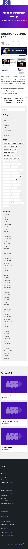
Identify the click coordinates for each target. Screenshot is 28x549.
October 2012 (7, 241)
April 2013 (6, 231)
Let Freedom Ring (17, 176)
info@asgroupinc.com (9, 535)
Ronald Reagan (16, 193)
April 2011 (6, 275)
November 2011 (7, 260)
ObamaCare (16, 184)
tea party (6, 202)
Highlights (6, 125)
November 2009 (7, 316)
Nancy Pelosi (7, 182)
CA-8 (14, 143)
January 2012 (7, 256)
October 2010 (7, 290)
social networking (8, 199)
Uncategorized (7, 132)
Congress (6, 146)
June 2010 (6, 299)
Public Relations (4, 516)
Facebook (6, 161)
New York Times (7, 184)
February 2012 (7, 253)
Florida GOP (6, 164)
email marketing (8, 158)
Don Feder (6, 155)
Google (13, 164)
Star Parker (17, 199)
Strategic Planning (5, 521)
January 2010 (7, 312)
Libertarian (6, 179)
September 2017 (8, 217)
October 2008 (7, 348)
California (21, 143)
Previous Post (8, 100)
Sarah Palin (6, 196)
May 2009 (6, 331)
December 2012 (7, 236)
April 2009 (6, 333)
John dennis (15, 173)
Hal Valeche (6, 167)
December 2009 (7, 314)
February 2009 (7, 338)
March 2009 (7, 336)
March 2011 (6, 277)
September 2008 (8, 350)
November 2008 (7, 346)
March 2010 (6, 307)
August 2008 (7, 353)
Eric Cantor (17, 158)
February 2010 (7, 309)
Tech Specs (3, 477)
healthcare (14, 167)
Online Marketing (5, 511)
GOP (19, 164)
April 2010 (6, 304)
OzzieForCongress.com (9, 395)
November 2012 (7, 239)
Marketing (14, 179)
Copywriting (4, 495)
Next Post (19, 100)
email (13, 155)
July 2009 (6, 326)
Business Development (6, 490)
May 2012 (6, 246)
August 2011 (7, 268)
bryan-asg (9, 44)
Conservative (14, 146)
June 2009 (6, 329)
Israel (21, 170)
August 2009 (7, 324)
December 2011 (7, 258)
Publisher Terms (4, 480)
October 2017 (7, 214)
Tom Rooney (14, 202)
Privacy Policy (14, 544)
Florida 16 (13, 161)
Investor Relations (5, 500)
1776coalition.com (8, 447)
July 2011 (6, 270)
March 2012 (6, 251)
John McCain (7, 176)
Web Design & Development (7, 524)
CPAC (14, 149)
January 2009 (7, 341)
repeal (14, 187)
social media (15, 196)
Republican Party (16, 190)
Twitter (21, 202)
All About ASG (4, 470)
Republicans (7, 193)
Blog (5, 120)
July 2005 (6, 358)
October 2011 (7, 263)
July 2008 (6, 355)
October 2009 (7, 319)
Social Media (4, 519)
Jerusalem (6, 173)
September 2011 (8, 265)
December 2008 (7, 343)
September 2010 (8, 292)
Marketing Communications (7, 503)
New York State (16, 182)
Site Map (21, 544)
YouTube (6, 205)
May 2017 (6, 221)
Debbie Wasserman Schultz (10, 152)
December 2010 (7, 285)
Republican (6, 190)
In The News (7, 127)
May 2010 (6, 302)
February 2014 (7, 224)
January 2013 (7, 234)
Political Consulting (5, 514)
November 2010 (7, 287)
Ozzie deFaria (7, 187)
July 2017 (6, 219)
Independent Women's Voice (10, 170)
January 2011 (7, 282)
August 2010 (7, 294)
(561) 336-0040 (8, 532)
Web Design (17, 44)
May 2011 (6, 273)
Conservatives (7, 149)
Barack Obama (7, 143)
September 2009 (8, 321)
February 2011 (7, 280)
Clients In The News (8, 123)
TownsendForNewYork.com (10, 421)
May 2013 (6, 229)
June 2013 (6, 226)
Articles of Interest (8, 118)
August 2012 (7, 243)
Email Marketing (4, 498)
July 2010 (6, 297)
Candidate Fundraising (6, 493)
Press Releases (7, 130)
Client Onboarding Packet (7, 482)
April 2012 (6, 248)
